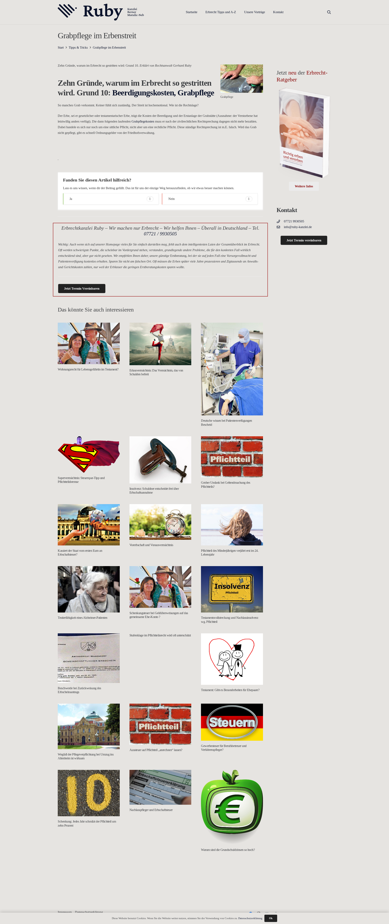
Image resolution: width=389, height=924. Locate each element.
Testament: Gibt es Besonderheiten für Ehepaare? (230, 690)
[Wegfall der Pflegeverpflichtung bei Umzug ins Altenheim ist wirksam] (89, 726)
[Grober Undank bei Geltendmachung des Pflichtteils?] (232, 457)
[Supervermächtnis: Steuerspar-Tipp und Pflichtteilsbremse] (89, 454)
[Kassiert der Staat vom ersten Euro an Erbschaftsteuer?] (89, 524)
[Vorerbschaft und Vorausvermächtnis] (160, 522)
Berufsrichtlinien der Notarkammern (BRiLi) (84, 907)
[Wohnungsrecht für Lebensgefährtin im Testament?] (89, 343)
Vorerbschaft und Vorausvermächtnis (151, 545)
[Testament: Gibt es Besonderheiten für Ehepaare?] (232, 659)
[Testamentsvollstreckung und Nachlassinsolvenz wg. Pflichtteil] (232, 589)
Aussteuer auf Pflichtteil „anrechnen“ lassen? (155, 750)
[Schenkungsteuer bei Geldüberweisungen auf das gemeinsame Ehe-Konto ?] (160, 587)
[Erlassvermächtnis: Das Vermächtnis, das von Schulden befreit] (160, 344)
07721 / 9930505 (160, 233)
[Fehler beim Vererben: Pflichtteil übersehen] (160, 892)
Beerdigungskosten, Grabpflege (163, 92)
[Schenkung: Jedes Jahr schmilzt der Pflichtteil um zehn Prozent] (89, 793)
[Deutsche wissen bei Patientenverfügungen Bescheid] (232, 369)
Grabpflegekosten (142, 121)
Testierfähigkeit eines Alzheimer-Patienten (82, 617)
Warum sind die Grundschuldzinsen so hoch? (228, 849)
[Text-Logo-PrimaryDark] (101, 12)
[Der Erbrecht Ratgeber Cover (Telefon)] (304, 134)
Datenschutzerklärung (250, 918)
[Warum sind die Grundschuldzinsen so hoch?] (232, 807)
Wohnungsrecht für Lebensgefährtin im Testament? (88, 369)
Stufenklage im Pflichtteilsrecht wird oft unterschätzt (160, 635)
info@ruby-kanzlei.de (298, 227)
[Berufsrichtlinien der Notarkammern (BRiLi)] (89, 882)
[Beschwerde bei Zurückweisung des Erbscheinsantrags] (89, 658)
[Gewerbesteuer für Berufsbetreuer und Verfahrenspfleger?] (232, 722)
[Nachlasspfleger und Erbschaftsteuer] (160, 787)
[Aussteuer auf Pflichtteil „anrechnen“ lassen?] (160, 724)
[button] (239, 12)
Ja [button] (110, 199)
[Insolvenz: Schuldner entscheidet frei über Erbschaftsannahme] (160, 459)
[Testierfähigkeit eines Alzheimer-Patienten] (89, 589)
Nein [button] (209, 199)
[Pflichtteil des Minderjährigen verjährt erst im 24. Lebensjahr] (232, 524)
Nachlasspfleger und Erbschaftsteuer (151, 810)
